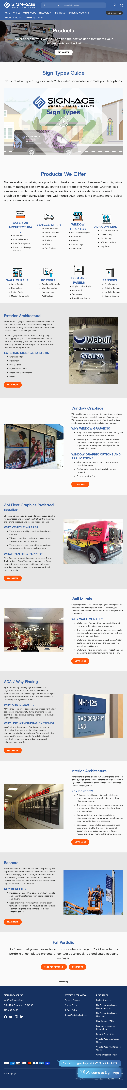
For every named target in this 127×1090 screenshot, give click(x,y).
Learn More (12, 385)
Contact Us (77, 967)
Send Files (30, 17)
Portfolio (60, 13)
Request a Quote (13, 17)
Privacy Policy (71, 1005)
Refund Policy (71, 1010)
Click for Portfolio (53, 967)
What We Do (29, 13)
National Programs (78, 13)
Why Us (16, 13)
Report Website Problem (76, 1015)
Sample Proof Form (104, 1034)
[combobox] (73, 5)
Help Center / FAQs (105, 1021)
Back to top (63, 981)
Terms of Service (72, 1000)
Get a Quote (63, 52)
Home (7, 13)
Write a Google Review (106, 1054)
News (41, 17)
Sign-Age (13, 1074)
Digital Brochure (103, 1000)
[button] (121, 5)
